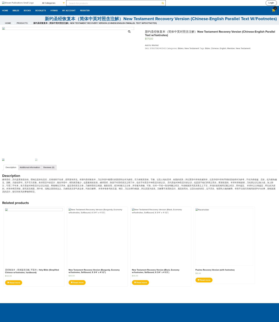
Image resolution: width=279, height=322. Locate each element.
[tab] (10, 167)
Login (271, 3)
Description (11, 167)
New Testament (192, 48)
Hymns (54, 11)
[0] (273, 11)
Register (85, 11)
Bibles (16, 11)
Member (231, 48)
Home (5, 11)
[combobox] (53, 3)
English (223, 48)
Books (27, 11)
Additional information (30, 167)
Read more (14, 283)
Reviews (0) (48, 167)
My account (69, 11)
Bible (207, 48)
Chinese (215, 48)
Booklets (40, 11)
